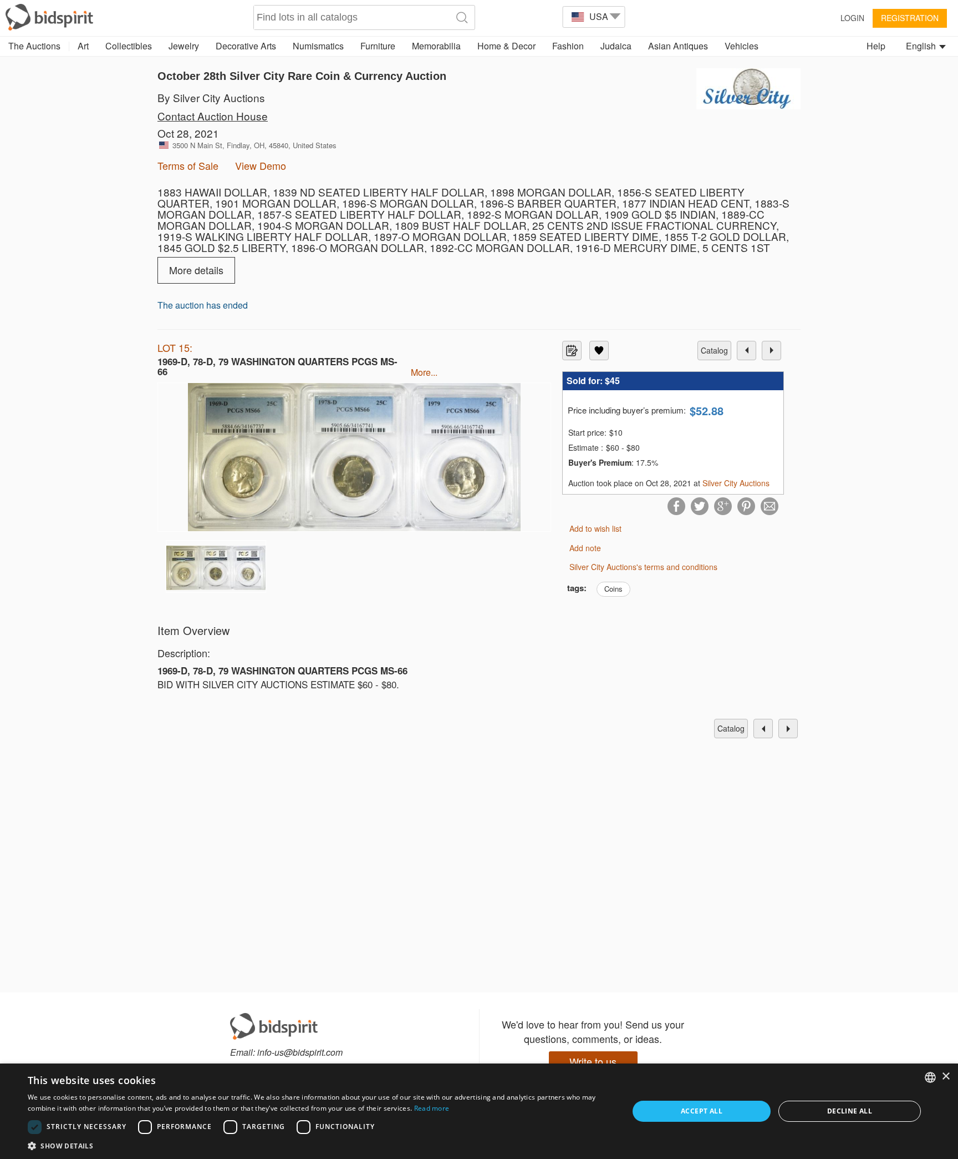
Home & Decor (506, 45)
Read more (432, 1108)
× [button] (945, 1076)
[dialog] (479, 1111)
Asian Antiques (678, 45)
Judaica (615, 45)
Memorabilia (436, 45)
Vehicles (741, 45)
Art (83, 45)
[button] (319, 1145)
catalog (714, 350)
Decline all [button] (849, 1111)
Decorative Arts (246, 45)
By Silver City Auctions (211, 97)
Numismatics (318, 45)
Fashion (568, 45)
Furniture (377, 45)
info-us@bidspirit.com (300, 1052)
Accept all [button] (701, 1111)
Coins (613, 588)
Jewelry (184, 45)
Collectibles (128, 45)
